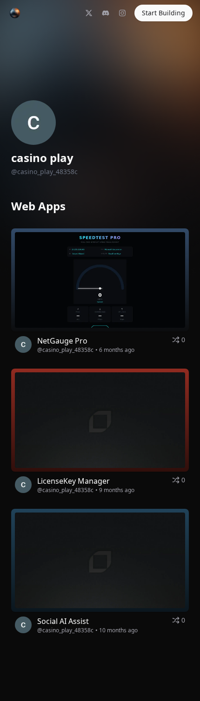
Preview (125, 283)
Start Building (163, 12)
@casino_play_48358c (65, 350)
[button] (100, 279)
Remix (82, 283)
